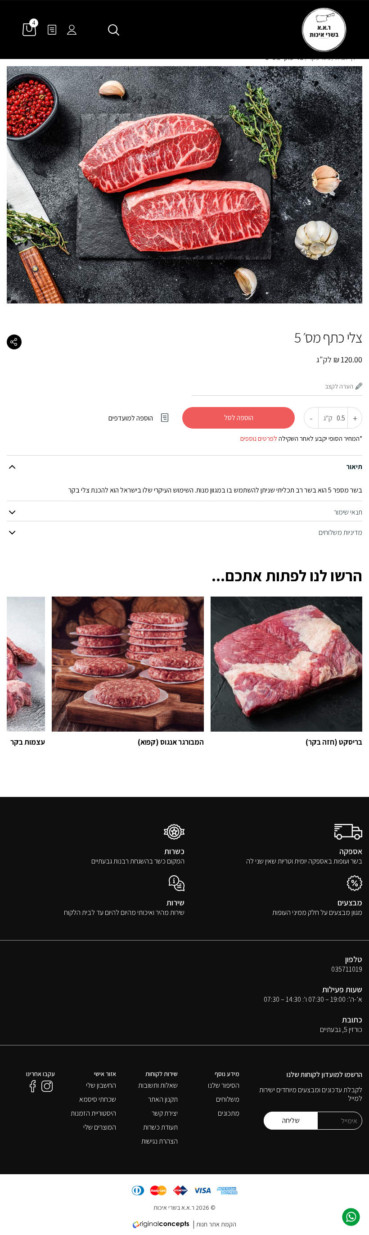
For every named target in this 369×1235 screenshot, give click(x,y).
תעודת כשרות (160, 1127)
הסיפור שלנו (223, 1085)
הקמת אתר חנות (216, 1224)
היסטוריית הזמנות (93, 1113)
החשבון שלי (101, 1085)
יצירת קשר (165, 1113)
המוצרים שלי (99, 1127)
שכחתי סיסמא (97, 1099)
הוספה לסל (238, 417)
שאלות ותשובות (158, 1085)
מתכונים (228, 1113)
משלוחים (227, 1099)
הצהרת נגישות (159, 1141)
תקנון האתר (163, 1099)
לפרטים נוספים (258, 438)
